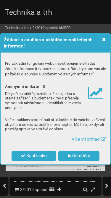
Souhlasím (36, 156)
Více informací (87, 139)
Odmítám (80, 156)
